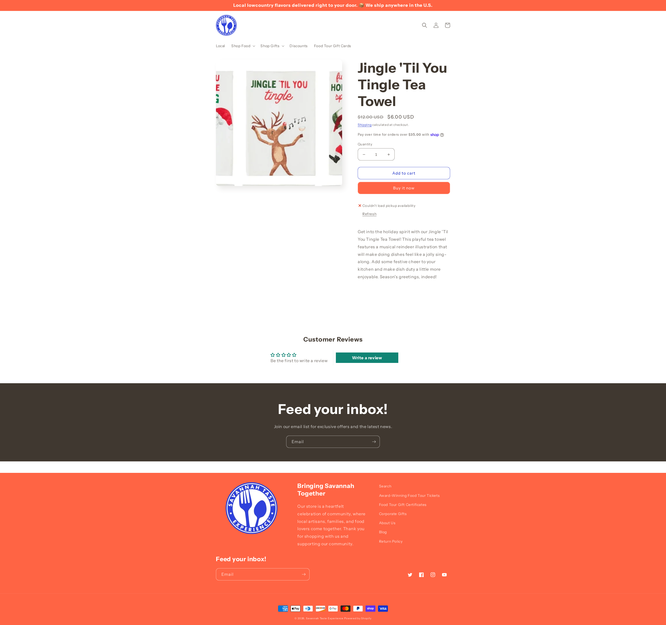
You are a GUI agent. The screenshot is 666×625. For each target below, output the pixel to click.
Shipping (365, 125)
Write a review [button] (367, 357)
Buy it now (404, 187)
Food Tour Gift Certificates (403, 504)
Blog (383, 532)
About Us (387, 523)
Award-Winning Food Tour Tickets (409, 495)
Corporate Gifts (393, 513)
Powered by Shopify (358, 618)
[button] (242, 45)
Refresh (369, 214)
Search (385, 486)
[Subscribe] (374, 442)
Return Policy (391, 541)
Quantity (365, 144)
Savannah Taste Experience (324, 618)
